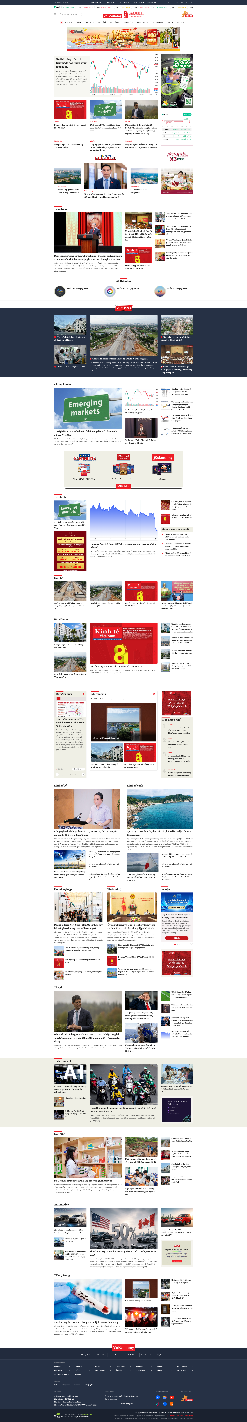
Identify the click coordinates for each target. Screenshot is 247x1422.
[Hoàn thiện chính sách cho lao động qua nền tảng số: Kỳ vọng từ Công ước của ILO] (124, 1084)
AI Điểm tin (123, 281)
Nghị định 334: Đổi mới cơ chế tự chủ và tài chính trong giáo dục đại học (140, 1192)
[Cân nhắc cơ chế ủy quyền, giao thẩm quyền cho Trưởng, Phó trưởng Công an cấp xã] (177, 354)
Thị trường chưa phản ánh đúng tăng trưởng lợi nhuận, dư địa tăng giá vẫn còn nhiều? (182, 406)
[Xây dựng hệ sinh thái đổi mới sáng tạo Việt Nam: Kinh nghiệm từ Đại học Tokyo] (177, 1074)
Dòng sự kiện (64, 694)
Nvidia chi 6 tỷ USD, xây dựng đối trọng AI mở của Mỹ (75, 1113)
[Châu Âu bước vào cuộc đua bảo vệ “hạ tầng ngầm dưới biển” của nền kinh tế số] (141, 1033)
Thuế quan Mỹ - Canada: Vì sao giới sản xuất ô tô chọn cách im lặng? (123, 1253)
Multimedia (98, 694)
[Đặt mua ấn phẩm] (187, 14)
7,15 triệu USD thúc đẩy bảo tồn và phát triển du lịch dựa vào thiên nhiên (159, 833)
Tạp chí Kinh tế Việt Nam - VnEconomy (179, 1415)
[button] (57, 774)
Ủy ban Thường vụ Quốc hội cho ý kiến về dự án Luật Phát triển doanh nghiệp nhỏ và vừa (179, 242)
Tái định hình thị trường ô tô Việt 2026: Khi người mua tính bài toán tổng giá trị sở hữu (75, 1255)
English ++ (151, 2)
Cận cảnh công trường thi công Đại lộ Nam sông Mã (120, 359)
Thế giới (170, 22)
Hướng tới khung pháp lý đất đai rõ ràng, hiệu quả (181, 652)
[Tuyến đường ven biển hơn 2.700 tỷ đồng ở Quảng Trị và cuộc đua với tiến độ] (70, 591)
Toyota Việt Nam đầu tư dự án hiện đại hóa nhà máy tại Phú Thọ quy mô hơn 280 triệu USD (176, 605)
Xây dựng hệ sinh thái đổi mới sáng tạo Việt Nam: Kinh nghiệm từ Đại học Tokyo (176, 1089)
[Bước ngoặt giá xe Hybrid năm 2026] (59, 1242)
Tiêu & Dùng (110, 2)
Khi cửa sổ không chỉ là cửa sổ (138, 1301)
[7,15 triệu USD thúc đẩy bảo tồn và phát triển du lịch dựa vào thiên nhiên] (160, 809)
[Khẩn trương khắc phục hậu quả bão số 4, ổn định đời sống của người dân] (141, 1147)
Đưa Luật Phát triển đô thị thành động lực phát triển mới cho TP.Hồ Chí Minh (182, 640)
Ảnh (55, 1385)
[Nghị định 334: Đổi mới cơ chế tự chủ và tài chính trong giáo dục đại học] (141, 1176)
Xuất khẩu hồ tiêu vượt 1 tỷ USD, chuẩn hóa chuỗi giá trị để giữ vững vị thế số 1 (136, 946)
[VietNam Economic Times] (123, 457)
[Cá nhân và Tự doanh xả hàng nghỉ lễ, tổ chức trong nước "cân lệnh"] (165, 393)
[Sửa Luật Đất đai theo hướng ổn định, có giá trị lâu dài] (70, 325)
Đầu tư (79, 22)
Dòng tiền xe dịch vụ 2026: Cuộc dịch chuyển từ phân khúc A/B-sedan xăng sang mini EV (176, 1232)
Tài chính (90, 22)
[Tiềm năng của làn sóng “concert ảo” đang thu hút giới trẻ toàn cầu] (141, 1317)
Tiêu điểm (69, 22)
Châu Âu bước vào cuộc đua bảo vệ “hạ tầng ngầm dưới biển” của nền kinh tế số (140, 1048)
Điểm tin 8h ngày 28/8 (177, 289)
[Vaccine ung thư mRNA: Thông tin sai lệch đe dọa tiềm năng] (88, 1299)
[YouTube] (182, 2)
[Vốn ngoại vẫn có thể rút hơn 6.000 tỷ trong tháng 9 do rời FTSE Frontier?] (165, 432)
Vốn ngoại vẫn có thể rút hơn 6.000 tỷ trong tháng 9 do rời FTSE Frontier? (181, 431)
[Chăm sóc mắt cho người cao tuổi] (70, 354)
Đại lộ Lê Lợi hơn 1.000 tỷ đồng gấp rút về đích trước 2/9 (176, 338)
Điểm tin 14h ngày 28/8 (77, 289)
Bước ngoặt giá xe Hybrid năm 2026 (75, 1240)
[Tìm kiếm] (61, 14)
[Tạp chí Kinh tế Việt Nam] (84, 457)
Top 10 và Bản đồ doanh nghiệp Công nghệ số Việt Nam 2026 (176, 916)
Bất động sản (157, 22)
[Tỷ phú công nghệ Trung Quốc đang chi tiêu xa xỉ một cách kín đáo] (165, 1322)
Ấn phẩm (56, 121)
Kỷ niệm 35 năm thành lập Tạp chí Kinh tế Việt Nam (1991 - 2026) (70, 722)
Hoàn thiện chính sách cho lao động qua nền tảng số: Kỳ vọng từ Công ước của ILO (123, 1110)
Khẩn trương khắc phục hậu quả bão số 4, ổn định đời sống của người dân (141, 1160)
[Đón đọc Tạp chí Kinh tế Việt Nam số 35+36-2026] (70, 109)
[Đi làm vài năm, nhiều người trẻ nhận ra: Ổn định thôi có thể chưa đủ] (165, 1155)
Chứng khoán (96, 2)
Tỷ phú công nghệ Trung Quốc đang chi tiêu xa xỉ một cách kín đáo (181, 1321)
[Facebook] (168, 2)
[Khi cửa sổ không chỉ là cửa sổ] (123, 722)
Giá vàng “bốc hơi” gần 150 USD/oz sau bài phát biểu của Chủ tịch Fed (123, 546)
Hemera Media (87, 1414)
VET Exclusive (62, 186)
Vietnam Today (88, 191)
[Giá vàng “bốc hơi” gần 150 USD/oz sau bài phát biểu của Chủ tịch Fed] (124, 520)
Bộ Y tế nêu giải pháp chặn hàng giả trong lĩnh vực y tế (83, 973)
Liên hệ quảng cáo (126, 1404)
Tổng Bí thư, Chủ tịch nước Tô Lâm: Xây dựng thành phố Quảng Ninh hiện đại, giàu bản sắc (178, 230)
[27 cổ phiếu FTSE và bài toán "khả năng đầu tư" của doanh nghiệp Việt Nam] (106, 109)
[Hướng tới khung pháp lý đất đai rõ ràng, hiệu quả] (165, 654)
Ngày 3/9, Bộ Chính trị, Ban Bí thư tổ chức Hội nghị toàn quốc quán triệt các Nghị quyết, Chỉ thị (138, 235)
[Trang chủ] (61, 22)
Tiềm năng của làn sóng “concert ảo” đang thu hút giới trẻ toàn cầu (141, 1330)
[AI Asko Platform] (162, 457)
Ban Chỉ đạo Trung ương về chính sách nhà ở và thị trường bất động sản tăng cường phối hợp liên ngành (182, 628)
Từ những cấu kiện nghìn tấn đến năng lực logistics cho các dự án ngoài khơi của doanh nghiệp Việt (136, 971)
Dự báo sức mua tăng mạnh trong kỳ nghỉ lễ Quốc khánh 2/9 (180, 1295)
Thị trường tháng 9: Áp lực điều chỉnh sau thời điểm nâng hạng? (182, 418)
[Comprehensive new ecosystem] (144, 176)
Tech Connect (138, 2)
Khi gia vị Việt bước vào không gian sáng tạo (181, 1281)
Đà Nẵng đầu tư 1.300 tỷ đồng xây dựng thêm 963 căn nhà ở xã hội (181, 665)
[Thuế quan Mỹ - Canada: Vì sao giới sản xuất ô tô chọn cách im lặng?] (124, 1228)
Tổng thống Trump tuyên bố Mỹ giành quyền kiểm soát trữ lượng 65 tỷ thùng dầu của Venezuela (140, 1016)
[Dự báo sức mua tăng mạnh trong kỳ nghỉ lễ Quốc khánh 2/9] (165, 1296)
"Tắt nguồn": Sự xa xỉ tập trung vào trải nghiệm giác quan (182, 1308)
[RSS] (172, 1404)
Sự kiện (165, 889)
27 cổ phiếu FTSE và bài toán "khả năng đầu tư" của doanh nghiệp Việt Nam (105, 128)
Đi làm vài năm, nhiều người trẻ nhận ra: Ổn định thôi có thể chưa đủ (181, 1153)
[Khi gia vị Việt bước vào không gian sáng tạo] (165, 1284)
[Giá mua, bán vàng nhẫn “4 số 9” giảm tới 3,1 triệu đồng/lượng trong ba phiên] (165, 505)
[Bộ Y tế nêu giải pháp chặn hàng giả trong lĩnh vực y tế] (59, 975)
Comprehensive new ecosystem (139, 191)
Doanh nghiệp (142, 22)
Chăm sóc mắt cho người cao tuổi (70, 367)
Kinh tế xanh (115, 22)
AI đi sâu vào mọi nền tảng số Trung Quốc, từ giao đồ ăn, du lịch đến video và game (70, 1089)
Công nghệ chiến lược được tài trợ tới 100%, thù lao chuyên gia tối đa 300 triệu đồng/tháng (105, 147)
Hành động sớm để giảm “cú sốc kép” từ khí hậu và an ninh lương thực (181, 994)
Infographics (112, 699)
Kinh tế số (102, 22)
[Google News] (191, 2)
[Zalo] (177, 2)
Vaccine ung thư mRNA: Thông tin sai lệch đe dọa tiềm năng (86, 1322)
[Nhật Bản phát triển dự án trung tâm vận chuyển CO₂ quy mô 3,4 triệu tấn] (142, 862)
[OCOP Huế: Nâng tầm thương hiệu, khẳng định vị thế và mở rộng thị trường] (59, 951)
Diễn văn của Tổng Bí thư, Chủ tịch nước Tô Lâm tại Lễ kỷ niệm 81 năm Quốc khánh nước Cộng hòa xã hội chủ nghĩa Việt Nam (88, 258)
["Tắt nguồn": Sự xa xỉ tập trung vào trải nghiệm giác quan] (165, 1309)
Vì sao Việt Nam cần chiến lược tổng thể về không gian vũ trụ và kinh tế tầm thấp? (69, 875)
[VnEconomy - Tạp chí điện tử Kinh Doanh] (123, 1347)
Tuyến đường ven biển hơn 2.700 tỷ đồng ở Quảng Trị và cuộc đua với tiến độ (69, 605)
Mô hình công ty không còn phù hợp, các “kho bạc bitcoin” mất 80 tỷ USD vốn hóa (179, 760)
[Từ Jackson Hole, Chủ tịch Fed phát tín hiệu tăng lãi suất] (141, 428)
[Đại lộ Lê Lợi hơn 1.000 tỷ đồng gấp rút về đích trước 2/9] (177, 325)
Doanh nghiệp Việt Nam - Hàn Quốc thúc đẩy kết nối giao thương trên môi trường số (78, 927)
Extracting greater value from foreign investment (68, 191)
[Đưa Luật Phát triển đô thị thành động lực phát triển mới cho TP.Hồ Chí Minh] (165, 641)
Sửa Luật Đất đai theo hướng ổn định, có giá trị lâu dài (69, 338)
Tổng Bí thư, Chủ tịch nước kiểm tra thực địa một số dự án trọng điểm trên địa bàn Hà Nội (179, 216)
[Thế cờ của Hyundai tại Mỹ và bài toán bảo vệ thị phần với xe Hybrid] (70, 1217)
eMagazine (124, 699)
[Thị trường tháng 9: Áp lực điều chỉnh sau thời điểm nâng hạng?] (165, 419)
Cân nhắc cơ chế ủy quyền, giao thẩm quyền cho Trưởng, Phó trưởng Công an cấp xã (176, 370)
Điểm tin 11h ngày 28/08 (128, 289)
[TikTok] (186, 2)
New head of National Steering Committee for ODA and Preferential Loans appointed (104, 195)
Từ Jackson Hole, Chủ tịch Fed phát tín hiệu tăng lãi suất (140, 441)
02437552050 (112, 1399)
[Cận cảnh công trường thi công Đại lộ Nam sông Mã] (124, 335)
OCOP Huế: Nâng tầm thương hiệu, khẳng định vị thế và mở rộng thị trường (82, 949)
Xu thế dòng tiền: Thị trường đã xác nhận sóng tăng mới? (71, 63)
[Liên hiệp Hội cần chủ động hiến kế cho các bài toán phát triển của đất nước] (160, 256)
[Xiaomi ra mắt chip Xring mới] (59, 1102)
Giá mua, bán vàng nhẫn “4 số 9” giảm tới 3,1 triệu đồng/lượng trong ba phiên (181, 505)
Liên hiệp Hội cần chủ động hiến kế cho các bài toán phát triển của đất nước (179, 255)
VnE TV (126, 2)
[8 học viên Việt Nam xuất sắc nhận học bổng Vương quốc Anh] (165, 1180)
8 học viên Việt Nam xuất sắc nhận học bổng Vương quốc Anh (181, 1179)
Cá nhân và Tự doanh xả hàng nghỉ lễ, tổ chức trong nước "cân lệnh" (181, 391)
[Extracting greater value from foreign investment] (67, 176)
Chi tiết (177, 938)
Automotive (61, 1204)
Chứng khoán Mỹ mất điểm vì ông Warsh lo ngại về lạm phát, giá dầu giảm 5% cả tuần (182, 1022)
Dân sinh (180, 22)
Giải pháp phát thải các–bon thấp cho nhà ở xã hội (68, 146)
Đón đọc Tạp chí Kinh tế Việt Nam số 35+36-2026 (70, 126)
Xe (120, 2)
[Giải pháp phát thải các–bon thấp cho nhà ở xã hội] (70, 632)
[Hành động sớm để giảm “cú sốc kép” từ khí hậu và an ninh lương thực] (165, 996)
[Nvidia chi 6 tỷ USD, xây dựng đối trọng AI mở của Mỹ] (59, 1114)
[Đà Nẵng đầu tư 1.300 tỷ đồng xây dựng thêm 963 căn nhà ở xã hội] (165, 667)
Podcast (102, 699)
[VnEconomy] (105, 160)
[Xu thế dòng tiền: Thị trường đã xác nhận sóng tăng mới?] (124, 74)
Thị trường (128, 22)
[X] (172, 2)
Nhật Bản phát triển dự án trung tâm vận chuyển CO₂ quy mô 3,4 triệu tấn (141, 146)
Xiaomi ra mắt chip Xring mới (75, 1099)
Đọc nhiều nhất (171, 720)
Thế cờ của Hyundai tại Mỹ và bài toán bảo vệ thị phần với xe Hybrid (69, 1231)
